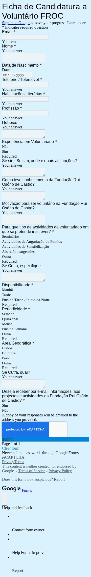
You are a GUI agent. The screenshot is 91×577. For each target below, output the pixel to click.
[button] (45, 439)
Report (59, 479)
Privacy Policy (60, 471)
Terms (19, 462)
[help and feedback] (4, 499)
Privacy (8, 462)
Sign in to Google (16, 23)
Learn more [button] (76, 23)
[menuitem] (50, 523)
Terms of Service (31, 471)
